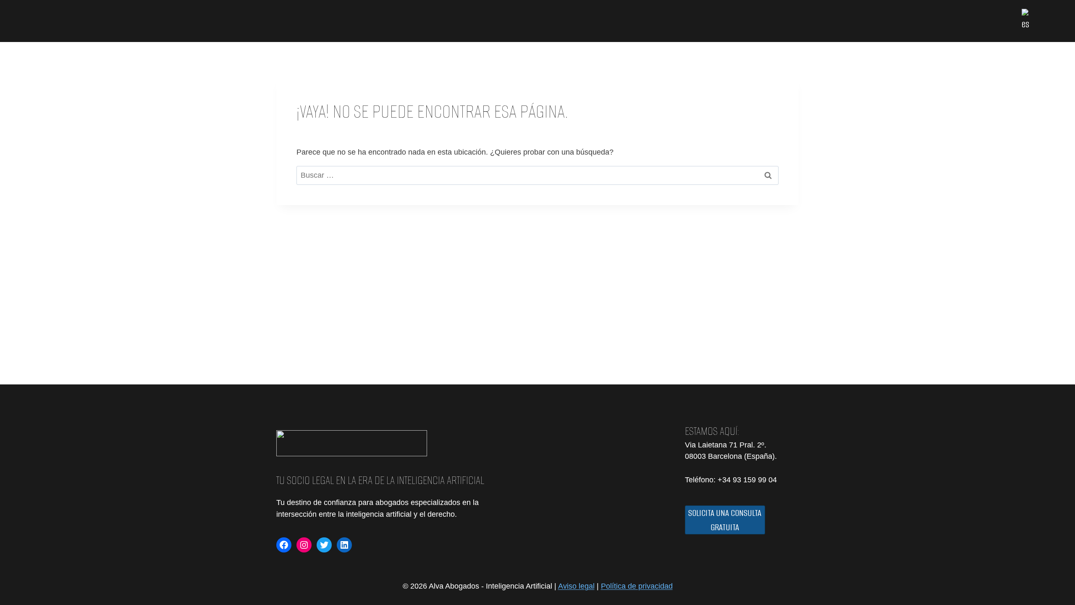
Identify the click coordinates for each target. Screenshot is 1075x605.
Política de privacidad (637, 586)
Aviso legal (576, 586)
